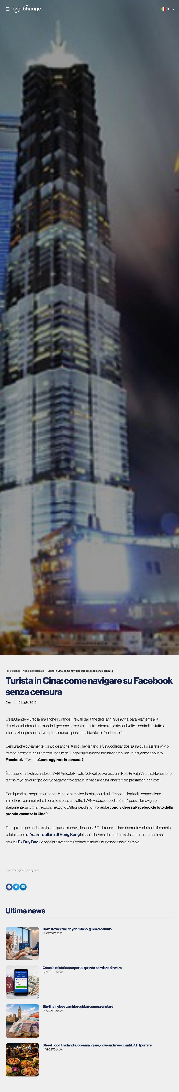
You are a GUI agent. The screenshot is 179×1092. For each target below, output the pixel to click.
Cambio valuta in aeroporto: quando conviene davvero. (83, 968)
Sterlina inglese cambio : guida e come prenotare (78, 1006)
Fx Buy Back (29, 842)
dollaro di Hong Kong (61, 834)
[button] (7, 9)
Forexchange (13, 670)
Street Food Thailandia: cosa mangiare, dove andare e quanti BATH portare (97, 1045)
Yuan (34, 834)
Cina (8, 702)
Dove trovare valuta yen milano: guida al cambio (77, 929)
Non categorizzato (33, 670)
